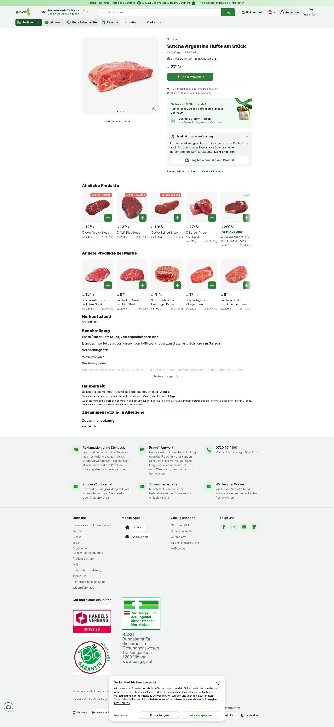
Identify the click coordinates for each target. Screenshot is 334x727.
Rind (194, 171)
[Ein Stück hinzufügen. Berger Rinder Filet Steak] (212, 218)
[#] (141, 614)
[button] (289, 12)
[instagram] (234, 527)
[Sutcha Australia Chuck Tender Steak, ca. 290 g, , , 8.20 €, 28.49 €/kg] (236, 275)
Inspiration (130, 22)
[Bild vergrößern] (154, 109)
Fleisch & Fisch (176, 171)
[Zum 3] (123, 111)
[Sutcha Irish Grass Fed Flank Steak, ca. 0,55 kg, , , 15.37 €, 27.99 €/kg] (97, 275)
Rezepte (112, 22)
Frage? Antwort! (161, 447)
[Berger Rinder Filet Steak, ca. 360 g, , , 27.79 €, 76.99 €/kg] (201, 207)
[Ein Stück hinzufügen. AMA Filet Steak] (143, 218)
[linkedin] (254, 527)
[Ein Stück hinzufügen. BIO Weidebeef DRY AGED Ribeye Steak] (246, 218)
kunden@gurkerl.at (97, 484)
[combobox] (160, 12)
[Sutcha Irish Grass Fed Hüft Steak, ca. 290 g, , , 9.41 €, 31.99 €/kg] (132, 275)
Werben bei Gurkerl (230, 484)
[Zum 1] (117, 111)
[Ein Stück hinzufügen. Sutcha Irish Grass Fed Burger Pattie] (177, 285)
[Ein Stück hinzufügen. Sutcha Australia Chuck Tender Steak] (246, 285)
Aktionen (56, 22)
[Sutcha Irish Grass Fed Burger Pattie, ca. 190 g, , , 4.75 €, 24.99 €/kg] (167, 275)
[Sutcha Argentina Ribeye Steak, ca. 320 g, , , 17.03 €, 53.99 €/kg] (201, 275)
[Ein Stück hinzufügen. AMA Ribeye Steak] (108, 218)
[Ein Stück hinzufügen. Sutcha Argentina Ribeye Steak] (212, 285)
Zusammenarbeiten (164, 484)
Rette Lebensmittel (85, 22)
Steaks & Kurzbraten (213, 171)
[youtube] (244, 527)
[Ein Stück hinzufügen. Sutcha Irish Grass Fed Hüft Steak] (143, 285)
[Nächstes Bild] (152, 76)
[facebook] (224, 527)
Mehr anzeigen (224, 151)
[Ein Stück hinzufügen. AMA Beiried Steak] (177, 218)
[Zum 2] (120, 111)
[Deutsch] (272, 12)
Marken (152, 22)
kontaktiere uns (173, 400)
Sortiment (29, 22)
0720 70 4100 (226, 447)
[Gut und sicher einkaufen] (92, 657)
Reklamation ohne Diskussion (105, 447)
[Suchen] (228, 12)
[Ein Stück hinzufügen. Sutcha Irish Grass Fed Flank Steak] (108, 285)
